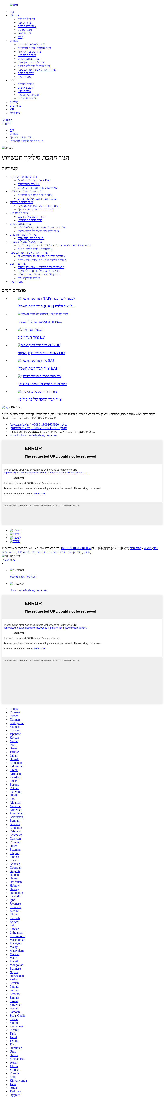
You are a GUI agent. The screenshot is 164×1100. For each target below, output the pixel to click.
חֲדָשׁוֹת (14, 102)
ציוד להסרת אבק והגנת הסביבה (37, 69)
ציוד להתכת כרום (28, 58)
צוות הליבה (24, 22)
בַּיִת (12, 11)
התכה (86, 552)
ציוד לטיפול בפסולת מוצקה (34, 66)
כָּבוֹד (20, 37)
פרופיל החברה (26, 19)
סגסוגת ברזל (9, 552)
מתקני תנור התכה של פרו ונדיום (37, 198)
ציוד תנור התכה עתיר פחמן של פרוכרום (42, 227)
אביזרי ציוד (24, 76)
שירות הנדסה (26, 84)
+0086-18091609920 (23, 576)
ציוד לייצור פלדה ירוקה (31, 44)
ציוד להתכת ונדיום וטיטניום (34, 48)
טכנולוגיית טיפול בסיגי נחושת (35, 249)
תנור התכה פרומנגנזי (30, 220)
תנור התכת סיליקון (21, 137)
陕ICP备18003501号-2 (76, 548)
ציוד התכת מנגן (27, 55)
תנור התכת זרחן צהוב (31, 238)
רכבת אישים (25, 87)
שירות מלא (24, 91)
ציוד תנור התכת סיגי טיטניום (35, 195)
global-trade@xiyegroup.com (28, 590)
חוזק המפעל (25, 33)
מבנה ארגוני (25, 29)
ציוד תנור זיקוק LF (29, 184)
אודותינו (14, 15)
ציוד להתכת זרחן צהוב (31, 62)
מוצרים (14, 40)
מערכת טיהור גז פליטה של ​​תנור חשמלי (41, 256)
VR (12, 109)
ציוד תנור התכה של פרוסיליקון (36, 209)
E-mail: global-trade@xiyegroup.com (33, 435)
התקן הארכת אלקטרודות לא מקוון (39, 270)
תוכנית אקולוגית (27, 98)
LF (19, 552)
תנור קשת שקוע (33, 552)
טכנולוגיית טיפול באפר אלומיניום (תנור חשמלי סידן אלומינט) (54, 245)
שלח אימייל (8, 559)
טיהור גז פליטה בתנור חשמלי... (40, 322)
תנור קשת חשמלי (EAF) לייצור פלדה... (46, 306)
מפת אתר (135, 548)
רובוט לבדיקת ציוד (29, 278)
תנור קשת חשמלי (70, 552)
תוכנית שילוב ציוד (28, 94)
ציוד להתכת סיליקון (29, 51)
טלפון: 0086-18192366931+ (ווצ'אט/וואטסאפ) (38, 428)
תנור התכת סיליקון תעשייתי (26, 141)
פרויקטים (15, 105)
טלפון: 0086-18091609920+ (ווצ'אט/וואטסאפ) (38, 424)
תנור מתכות (51, 552)
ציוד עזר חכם (26, 73)
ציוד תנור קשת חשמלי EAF (34, 180)
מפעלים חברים (27, 26)
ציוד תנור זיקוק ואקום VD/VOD (37, 187)
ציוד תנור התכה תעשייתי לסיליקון (38, 205)
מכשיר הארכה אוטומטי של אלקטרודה (41, 267)
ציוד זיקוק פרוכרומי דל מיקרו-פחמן (38, 231)
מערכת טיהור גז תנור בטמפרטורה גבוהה (42, 260)
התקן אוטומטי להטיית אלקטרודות (38, 274)
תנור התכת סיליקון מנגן (32, 216)
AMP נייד (151, 548)
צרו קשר (15, 113)
